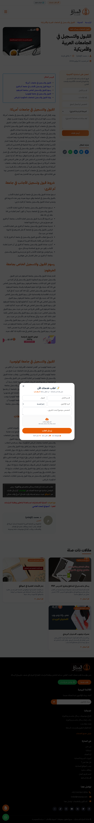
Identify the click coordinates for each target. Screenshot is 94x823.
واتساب (36, 392)
